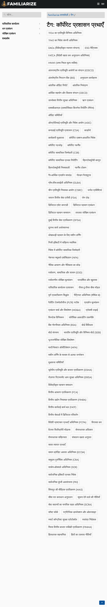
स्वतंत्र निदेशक (89, 519)
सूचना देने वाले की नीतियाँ (89, 497)
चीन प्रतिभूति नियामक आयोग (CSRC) (65, 190)
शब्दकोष (5, 38)
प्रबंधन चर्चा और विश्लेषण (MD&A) (64, 310)
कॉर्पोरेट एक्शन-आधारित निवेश (82, 138)
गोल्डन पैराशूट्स (84, 175)
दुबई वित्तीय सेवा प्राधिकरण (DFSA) (64, 220)
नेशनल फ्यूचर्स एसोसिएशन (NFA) (63, 257)
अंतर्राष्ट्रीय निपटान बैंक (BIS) (61, 78)
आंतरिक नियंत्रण (80, 85)
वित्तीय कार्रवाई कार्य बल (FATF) (62, 407)
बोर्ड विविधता (87, 325)
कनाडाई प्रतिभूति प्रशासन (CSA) (63, 130)
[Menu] (98, 4)
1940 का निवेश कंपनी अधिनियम (62, 40)
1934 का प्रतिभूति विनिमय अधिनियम (65, 33)
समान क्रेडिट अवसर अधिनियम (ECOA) (66, 452)
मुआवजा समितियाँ (56, 362)
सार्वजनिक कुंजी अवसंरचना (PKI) (63, 482)
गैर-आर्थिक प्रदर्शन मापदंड (59, 175)
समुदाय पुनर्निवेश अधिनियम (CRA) (63, 460)
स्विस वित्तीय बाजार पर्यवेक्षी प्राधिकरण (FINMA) (70, 527)
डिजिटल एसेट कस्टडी (58, 205)
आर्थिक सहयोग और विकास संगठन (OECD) (67, 93)
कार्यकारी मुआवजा (56, 138)
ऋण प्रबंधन (87, 100)
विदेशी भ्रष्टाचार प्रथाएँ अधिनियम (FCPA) (67, 422)
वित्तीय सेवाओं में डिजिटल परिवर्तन (63, 415)
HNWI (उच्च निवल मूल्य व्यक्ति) (62, 63)
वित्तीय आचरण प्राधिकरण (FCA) (63, 392)
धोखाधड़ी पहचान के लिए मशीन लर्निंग (64, 235)
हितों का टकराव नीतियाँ (81, 534)
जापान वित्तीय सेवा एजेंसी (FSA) (62, 197)
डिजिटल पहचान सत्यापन (59, 212)
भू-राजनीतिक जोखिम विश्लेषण (61, 340)
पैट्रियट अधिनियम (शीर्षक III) (87, 295)
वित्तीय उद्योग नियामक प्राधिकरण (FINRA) (67, 400)
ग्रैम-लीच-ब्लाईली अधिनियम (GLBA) (64, 183)
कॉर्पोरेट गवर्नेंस (73, 145)
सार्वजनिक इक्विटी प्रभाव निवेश (62, 475)
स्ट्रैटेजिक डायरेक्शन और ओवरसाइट (79, 512)
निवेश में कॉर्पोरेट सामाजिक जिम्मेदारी (64, 250)
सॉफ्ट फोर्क (53, 512)
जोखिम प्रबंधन (9, 33)
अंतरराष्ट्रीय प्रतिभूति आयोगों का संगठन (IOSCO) (71, 70)
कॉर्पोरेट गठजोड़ (55, 145)
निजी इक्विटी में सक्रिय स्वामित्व (62, 242)
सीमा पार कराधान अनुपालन (60, 497)
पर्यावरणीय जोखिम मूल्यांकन (60, 280)
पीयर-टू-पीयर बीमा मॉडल (89, 287)
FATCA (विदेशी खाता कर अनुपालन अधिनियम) (69, 55)
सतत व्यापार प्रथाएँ (56, 444)
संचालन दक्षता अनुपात (81, 437)
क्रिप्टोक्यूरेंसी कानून (92, 160)
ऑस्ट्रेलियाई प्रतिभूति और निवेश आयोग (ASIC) (69, 123)
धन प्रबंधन (7, 28)
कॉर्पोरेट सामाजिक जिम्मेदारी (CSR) (63, 153)
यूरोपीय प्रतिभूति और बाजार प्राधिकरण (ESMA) (70, 370)
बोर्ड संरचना (53, 332)
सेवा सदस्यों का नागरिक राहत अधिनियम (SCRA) (70, 504)
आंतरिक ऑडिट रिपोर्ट (57, 85)
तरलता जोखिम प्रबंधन (86, 212)
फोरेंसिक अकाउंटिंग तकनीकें (81, 317)
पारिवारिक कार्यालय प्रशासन (61, 287)
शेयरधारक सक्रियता (57, 437)
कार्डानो (87, 130)
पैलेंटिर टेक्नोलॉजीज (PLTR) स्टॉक (63, 302)
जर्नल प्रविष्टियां (95, 190)
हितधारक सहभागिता (57, 534)
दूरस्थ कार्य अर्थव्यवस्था (58, 227)
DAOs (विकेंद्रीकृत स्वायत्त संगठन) (64, 48)
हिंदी (102, 4)
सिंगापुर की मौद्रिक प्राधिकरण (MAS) (65, 489)
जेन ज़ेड (85, 197)
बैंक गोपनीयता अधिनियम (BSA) (62, 325)
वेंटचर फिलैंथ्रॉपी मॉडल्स (59, 430)
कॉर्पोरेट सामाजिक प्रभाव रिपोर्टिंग (63, 160)
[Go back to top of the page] (102, 603)
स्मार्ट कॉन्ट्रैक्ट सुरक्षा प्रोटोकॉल (62, 519)
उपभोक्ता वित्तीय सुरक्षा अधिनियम (62, 100)
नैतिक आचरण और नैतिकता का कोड (64, 265)
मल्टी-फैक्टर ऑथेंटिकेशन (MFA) (62, 347)
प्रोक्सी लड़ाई (92, 310)
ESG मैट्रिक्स (91, 48)
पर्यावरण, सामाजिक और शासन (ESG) (65, 272)
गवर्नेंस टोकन (80, 167)
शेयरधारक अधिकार (84, 430)
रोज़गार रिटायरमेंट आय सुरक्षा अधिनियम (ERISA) (70, 377)
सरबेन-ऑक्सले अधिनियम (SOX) (62, 467)
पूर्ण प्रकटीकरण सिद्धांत (58, 295)
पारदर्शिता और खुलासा (87, 280)
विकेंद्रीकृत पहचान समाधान (60, 385)
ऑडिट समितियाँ (55, 115)
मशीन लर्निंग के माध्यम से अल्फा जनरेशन (66, 355)
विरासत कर (97, 422)
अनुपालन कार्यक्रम (88, 78)
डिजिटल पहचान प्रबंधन (84, 205)
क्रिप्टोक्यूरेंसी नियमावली (59, 167)
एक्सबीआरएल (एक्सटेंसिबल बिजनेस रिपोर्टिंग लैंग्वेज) (71, 108)
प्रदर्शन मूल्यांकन (91, 302)
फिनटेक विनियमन (56, 317)
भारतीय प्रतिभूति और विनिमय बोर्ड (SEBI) (82, 332)
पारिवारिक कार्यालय (10, 24)
